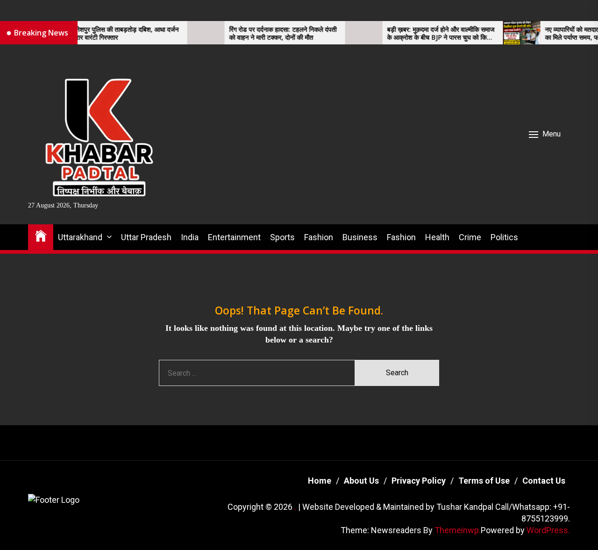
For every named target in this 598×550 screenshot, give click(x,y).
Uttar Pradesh (146, 237)
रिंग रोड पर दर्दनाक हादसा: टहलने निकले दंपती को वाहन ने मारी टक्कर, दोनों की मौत (270, 34)
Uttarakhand (80, 237)
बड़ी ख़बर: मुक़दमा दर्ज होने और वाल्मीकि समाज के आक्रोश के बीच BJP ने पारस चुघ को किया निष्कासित (428, 34)
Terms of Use (484, 481)
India (190, 237)
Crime (470, 237)
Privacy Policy (419, 481)
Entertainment (234, 237)
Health (437, 237)
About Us (361, 481)
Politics (504, 237)
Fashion (318, 237)
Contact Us (543, 481)
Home (319, 481)
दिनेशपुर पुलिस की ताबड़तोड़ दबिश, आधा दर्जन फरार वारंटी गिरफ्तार (112, 34)
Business (359, 237)
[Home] (40, 235)
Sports (282, 237)
